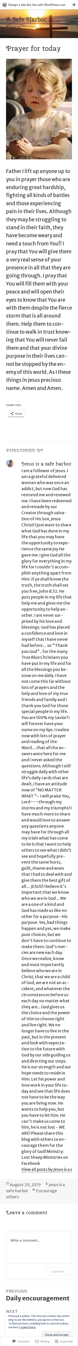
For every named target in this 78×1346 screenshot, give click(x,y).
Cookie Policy (27, 1327)
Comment (57, 1271)
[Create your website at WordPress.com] (39, 4)
